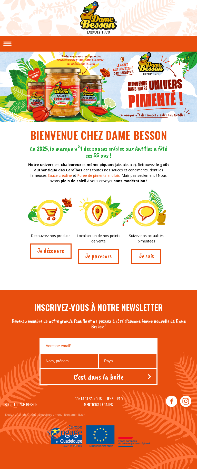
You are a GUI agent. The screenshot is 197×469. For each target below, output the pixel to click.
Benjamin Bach (74, 414)
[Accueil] (98, 18)
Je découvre (50, 251)
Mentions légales (98, 404)
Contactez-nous (88, 398)
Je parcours (98, 256)
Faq (120, 398)
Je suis (146, 256)
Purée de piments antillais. (99, 175)
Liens (109, 398)
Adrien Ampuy (26, 414)
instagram (185, 401)
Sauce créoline (60, 175)
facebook (172, 401)
